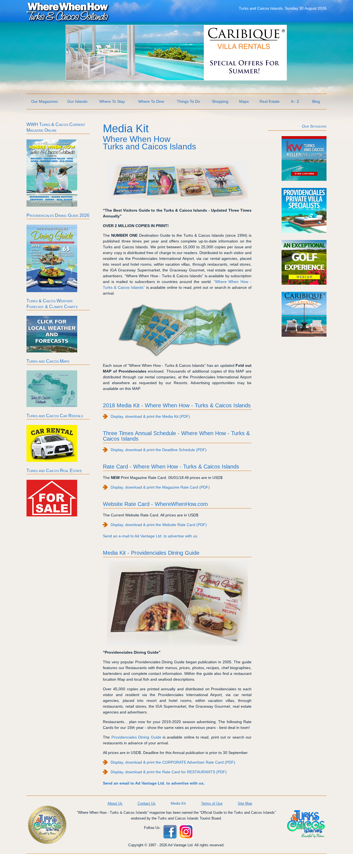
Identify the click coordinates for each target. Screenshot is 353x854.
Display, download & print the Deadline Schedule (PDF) (159, 450)
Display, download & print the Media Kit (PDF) (150, 416)
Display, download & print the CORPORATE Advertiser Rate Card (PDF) (173, 762)
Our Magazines (44, 101)
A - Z (295, 101)
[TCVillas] (304, 231)
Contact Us (147, 803)
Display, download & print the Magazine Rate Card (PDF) (160, 487)
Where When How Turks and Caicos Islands (67, 11)
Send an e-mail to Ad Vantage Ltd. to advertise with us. (150, 536)
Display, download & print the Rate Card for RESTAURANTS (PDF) (169, 772)
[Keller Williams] (304, 179)
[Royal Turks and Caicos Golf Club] (304, 283)
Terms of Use (212, 803)
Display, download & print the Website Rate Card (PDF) (159, 524)
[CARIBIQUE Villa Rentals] (176, 79)
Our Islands (77, 101)
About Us (115, 803)
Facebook (170, 832)
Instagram (186, 832)
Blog (316, 101)
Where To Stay (112, 101)
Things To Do (188, 101)
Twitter (202, 832)
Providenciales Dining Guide (136, 737)
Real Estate (270, 101)
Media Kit (178, 803)
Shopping (220, 101)
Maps (244, 101)
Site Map (245, 803)
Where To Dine (151, 101)
